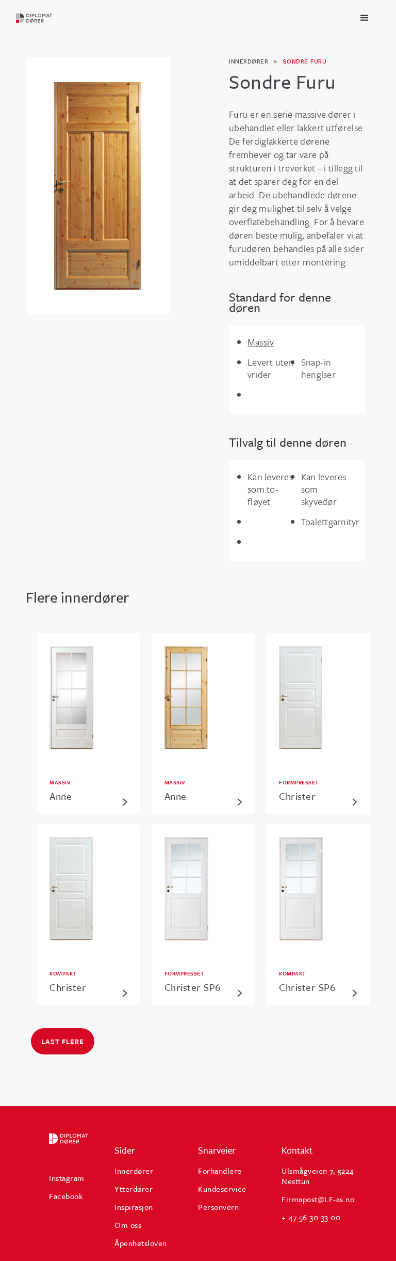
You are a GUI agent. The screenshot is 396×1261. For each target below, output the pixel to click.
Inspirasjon (133, 1207)
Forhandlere (220, 1170)
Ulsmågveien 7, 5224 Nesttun (318, 1175)
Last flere (62, 1041)
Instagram (67, 1178)
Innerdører (133, 1170)
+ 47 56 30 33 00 (311, 1217)
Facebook (65, 1196)
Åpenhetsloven (140, 1243)
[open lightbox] (97, 186)
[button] (364, 18)
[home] (34, 18)
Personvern (218, 1207)
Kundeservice (222, 1189)
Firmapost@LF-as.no (318, 1199)
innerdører (248, 61)
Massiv (261, 342)
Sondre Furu (305, 61)
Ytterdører (133, 1189)
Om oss (127, 1225)
